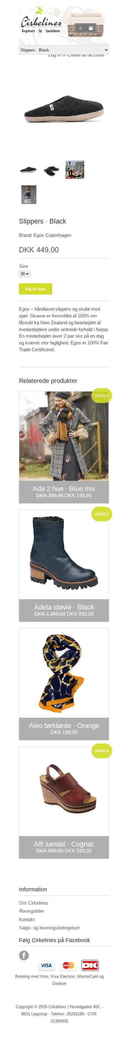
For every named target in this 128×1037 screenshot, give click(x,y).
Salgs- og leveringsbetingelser (49, 927)
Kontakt (26, 919)
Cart (81, 28)
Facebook (24, 955)
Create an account (85, 54)
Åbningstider (31, 911)
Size (23, 266)
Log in (54, 54)
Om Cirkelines (33, 903)
